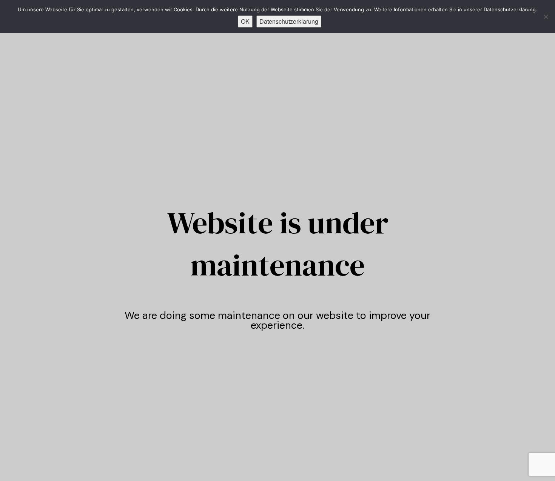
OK (245, 21)
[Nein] (545, 16)
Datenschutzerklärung (288, 21)
